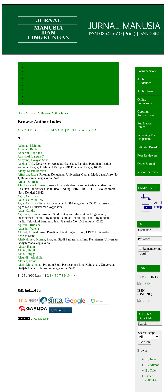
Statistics (30, 93)
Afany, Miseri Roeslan (32, 171)
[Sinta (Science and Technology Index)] (51, 303)
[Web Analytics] (24, 318)
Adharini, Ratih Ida (30, 153)
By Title (150, 370)
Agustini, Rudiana (29, 225)
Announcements (33, 89)
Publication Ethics (144, 125)
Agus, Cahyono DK (30, 199)
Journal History (33, 100)
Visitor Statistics (147, 172)
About (28, 68)
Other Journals (150, 377)
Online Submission (144, 101)
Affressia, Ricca (28, 174)
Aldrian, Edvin (27, 261)
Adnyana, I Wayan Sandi (33, 160)
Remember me (152, 248)
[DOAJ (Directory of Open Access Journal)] (29, 303)
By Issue (150, 359)
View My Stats (39, 318)
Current (29, 82)
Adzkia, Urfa (26, 163)
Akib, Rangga (26, 254)
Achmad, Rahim (28, 149)
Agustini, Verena (28, 228)
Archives (29, 86)
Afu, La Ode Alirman (31, 185)
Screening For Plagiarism (146, 136)
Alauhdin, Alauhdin (30, 257)
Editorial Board (147, 147)
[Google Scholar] (75, 303)
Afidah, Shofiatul (28, 181)
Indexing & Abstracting (36, 97)
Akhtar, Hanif (26, 250)
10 (68, 275)
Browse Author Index (54, 113)
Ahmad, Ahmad (28, 232)
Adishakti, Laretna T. (31, 156)
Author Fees (145, 91)
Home (28, 64)
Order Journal (146, 163)
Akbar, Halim (26, 246)
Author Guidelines (144, 81)
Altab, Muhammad (29, 264)
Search (28, 79)
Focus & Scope (147, 71)
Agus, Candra (26, 210)
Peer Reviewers (147, 155)
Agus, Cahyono (28, 196)
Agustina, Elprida (29, 214)
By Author (152, 365)
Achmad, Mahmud (29, 145)
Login (28, 71)
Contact (29, 104)
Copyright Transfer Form (146, 113)
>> (75, 275)
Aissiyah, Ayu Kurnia (31, 239)
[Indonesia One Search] (98, 303)
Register (29, 75)
